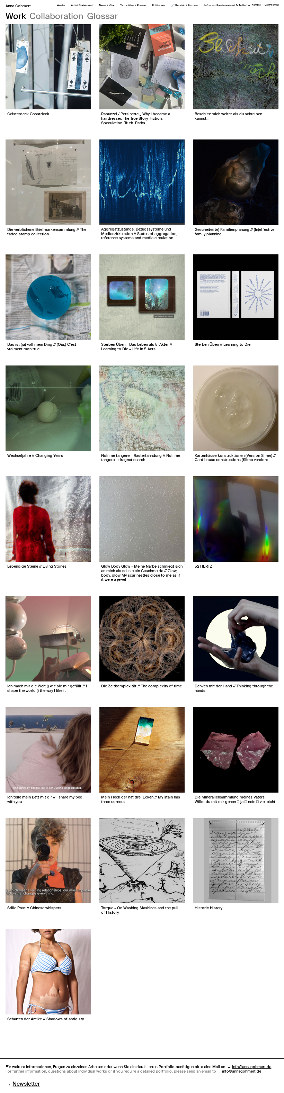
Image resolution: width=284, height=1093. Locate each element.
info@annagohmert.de (251, 1066)
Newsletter (26, 1083)
